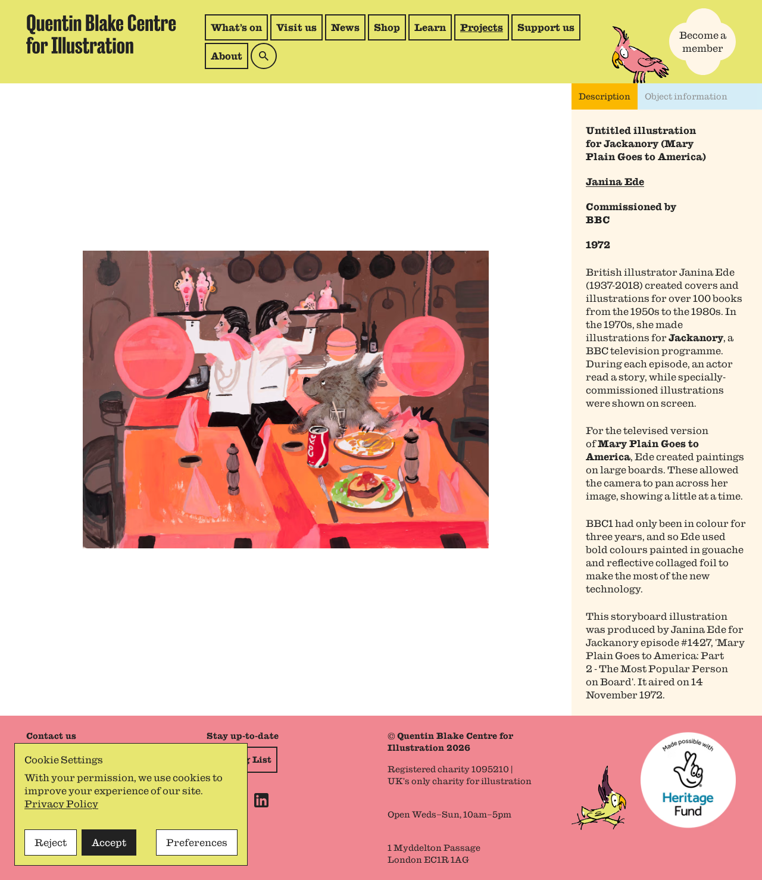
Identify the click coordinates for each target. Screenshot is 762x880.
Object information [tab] (686, 96)
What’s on (236, 27)
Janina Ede (615, 181)
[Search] (264, 56)
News (345, 27)
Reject (51, 842)
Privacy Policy (61, 803)
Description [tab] (604, 96)
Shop (389, 30)
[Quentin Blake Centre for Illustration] (101, 34)
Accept (109, 842)
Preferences (196, 842)
